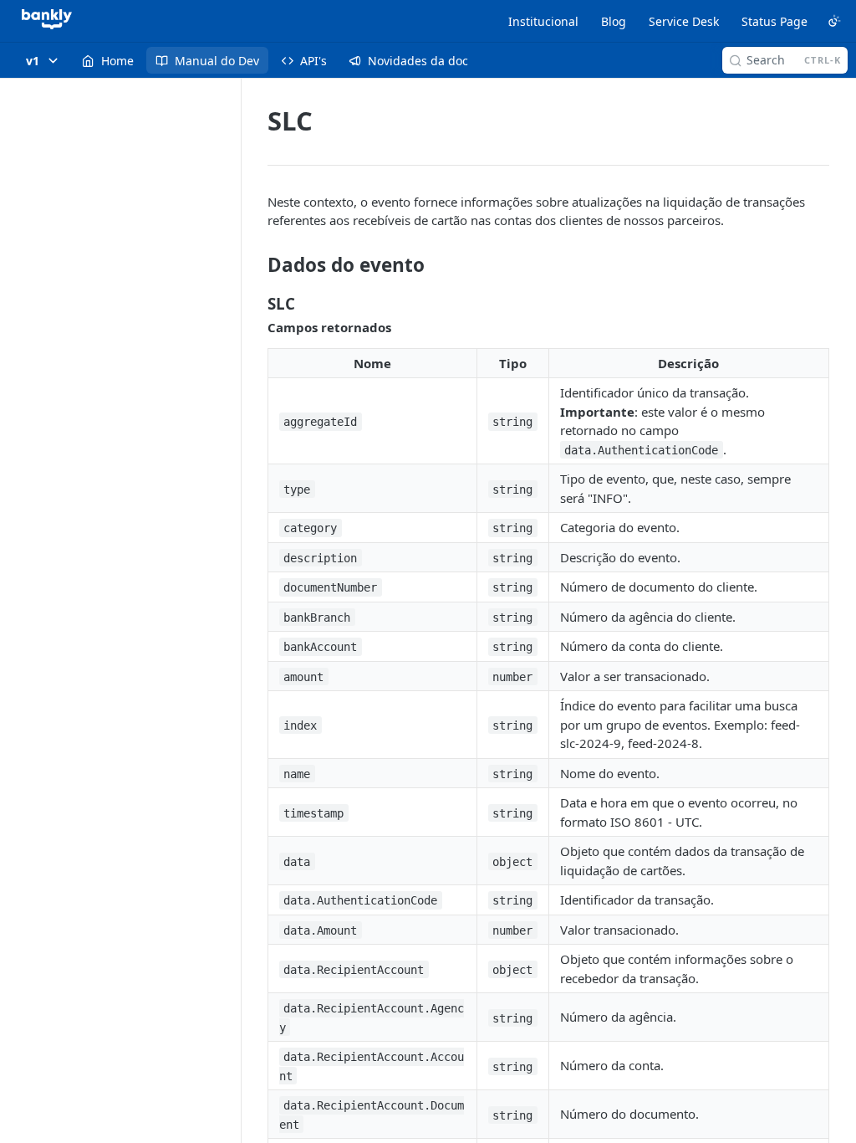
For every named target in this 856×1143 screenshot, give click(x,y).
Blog (613, 21)
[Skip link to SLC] (256, 304)
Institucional (543, 21)
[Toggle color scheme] (834, 21)
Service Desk (684, 21)
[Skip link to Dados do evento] (256, 265)
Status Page (774, 21)
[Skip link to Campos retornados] (256, 327)
